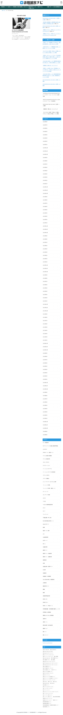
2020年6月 (45, 363)
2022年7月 (45, 281)
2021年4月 (45, 330)
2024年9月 (45, 196)
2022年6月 (45, 284)
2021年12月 (45, 304)
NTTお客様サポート (47, 666)
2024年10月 (45, 193)
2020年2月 (45, 376)
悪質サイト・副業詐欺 (47, 556)
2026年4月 (45, 134)
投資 (44, 563)
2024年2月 (45, 219)
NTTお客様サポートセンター (48, 668)
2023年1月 (45, 261)
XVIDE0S (52, 683)
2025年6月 (45, 167)
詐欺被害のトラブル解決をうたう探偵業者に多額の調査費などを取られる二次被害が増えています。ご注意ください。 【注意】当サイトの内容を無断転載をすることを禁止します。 (32, 7)
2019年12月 (45, 382)
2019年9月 (45, 392)
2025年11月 (45, 151)
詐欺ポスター (45, 602)
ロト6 (44, 507)
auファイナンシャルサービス (49, 654)
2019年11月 (45, 385)
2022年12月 (45, 265)
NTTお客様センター (47, 669)
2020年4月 (45, 369)
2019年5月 (45, 405)
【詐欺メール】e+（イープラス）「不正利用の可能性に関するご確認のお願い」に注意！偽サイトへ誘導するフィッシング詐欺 (52, 57)
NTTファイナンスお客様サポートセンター (51, 678)
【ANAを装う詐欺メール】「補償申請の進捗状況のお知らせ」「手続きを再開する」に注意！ (52, 62)
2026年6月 (45, 128)
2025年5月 (45, 170)
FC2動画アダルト (55, 658)
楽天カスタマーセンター (48, 700)
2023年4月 (45, 252)
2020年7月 (45, 359)
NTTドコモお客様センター (48, 671)
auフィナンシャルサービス (48, 656)
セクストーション (46, 465)
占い (44, 533)
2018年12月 (45, 421)
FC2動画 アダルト (47, 659)
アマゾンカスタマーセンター (48, 686)
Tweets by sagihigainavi (47, 642)
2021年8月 (45, 317)
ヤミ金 (44, 501)
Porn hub (50, 681)
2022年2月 (45, 297)
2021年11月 (45, 307)
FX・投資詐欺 (45, 442)
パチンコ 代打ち (46, 475)
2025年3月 (45, 177)
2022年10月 (45, 271)
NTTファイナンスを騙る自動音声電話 (50, 445)
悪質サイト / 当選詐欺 (47, 553)
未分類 (44, 569)
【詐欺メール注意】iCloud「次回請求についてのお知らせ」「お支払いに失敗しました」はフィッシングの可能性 (52, 70)
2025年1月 (45, 183)
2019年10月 (45, 389)
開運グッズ (45, 628)
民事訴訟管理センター (47, 703)
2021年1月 (45, 340)
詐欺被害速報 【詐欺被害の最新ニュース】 (51, 608)
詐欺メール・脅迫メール (48, 605)
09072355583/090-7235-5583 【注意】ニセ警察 (51, 80)
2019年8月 (45, 395)
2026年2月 (45, 141)
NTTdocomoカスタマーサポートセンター (51, 664)
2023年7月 (45, 242)
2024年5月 (45, 209)
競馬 (44, 592)
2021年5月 (45, 327)
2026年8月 (45, 121)
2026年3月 (45, 138)
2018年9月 (45, 431)
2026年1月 (45, 144)
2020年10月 (45, 349)
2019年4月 (45, 408)
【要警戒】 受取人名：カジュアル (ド (50, 65)
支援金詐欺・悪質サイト (48, 566)
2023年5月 (45, 248)
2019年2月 (45, 415)
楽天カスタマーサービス (48, 698)
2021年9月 (45, 314)
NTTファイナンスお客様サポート (49, 676)
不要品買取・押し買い (47, 517)
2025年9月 (45, 157)
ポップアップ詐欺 (46, 494)
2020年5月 (45, 366)
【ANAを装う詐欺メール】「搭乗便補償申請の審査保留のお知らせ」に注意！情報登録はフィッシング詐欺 (52, 76)
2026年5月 (45, 131)
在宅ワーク (45, 540)
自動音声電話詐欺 (46, 595)
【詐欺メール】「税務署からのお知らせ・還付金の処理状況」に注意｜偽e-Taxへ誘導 (52, 43)
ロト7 (44, 511)
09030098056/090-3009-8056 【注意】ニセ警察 (51, 85)
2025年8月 (45, 160)
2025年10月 (45, 154)
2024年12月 (45, 186)
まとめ (44, 498)
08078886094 (53, 649)
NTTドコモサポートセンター (48, 673)
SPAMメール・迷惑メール (48, 452)
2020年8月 (45, 356)
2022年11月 (45, 268)
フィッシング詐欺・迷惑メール (49, 488)
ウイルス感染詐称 (46, 458)
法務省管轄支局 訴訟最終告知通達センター (51, 705)
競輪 (44, 589)
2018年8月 (45, 434)
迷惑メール (45, 621)
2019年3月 (45, 411)
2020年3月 (45, 372)
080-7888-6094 (46, 649)
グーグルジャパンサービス (48, 693)
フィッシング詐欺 (46, 485)
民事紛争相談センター (47, 701)
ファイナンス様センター (48, 696)
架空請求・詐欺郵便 (47, 576)
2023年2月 (45, 258)
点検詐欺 (44, 582)
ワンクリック (45, 514)
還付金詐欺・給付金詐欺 (48, 625)
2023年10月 (45, 232)
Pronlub (55, 681)
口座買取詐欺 (45, 537)
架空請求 (44, 573)
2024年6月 (45, 206)
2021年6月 (45, 323)
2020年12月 (45, 343)
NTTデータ (54, 669)
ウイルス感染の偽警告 (47, 455)
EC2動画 (56, 656)
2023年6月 (45, 245)
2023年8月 (45, 239)
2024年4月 (45, 213)
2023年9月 (45, 235)
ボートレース (45, 491)
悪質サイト (45, 550)
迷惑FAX (44, 618)
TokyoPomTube (46, 683)
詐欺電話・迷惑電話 (47, 612)
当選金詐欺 (45, 546)
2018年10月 (45, 428)
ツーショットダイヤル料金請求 (49, 472)
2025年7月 (45, 164)
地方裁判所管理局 (57, 696)
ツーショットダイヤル (47, 468)
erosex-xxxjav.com (47, 658)
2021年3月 (45, 333)
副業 (44, 527)
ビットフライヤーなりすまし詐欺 (49, 481)
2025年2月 (45, 180)
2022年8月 (45, 278)
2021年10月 (45, 310)
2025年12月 (45, 147)
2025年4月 (45, 173)
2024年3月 (45, 216)
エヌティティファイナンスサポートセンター (51, 691)
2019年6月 (45, 402)
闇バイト (44, 631)
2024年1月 (45, 222)
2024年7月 (45, 203)
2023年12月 (45, 226)
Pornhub (45, 681)
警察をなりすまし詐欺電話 (48, 615)
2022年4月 (45, 291)
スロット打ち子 (46, 462)
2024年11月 (45, 190)
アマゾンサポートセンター (48, 688)
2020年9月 (45, 353)
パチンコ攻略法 (46, 478)
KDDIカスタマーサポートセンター (49, 661)
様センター (56, 700)
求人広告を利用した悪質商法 (48, 579)
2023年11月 (45, 229)
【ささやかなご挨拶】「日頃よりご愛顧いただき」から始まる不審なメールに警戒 (52, 52)
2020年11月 (45, 346)
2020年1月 (45, 379)
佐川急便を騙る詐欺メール (48, 520)
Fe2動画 (53, 659)
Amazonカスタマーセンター (48, 653)
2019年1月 (45, 418)
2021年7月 (45, 320)
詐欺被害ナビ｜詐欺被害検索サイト (30, 712)
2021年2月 (45, 336)
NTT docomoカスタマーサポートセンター (51, 663)
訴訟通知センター (47, 706)
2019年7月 (45, 398)
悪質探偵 (44, 560)
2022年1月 (45, 301)
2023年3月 (45, 255)
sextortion (45, 449)
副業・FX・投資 (46, 530)
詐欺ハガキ (45, 599)
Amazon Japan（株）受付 (48, 651)
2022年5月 (45, 288)
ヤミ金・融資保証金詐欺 (48, 504)
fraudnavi (52, 35)
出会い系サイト (46, 524)
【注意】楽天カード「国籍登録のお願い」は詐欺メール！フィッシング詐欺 (51, 47)
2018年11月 (45, 424)
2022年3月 (45, 294)
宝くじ (44, 543)
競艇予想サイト (46, 586)
